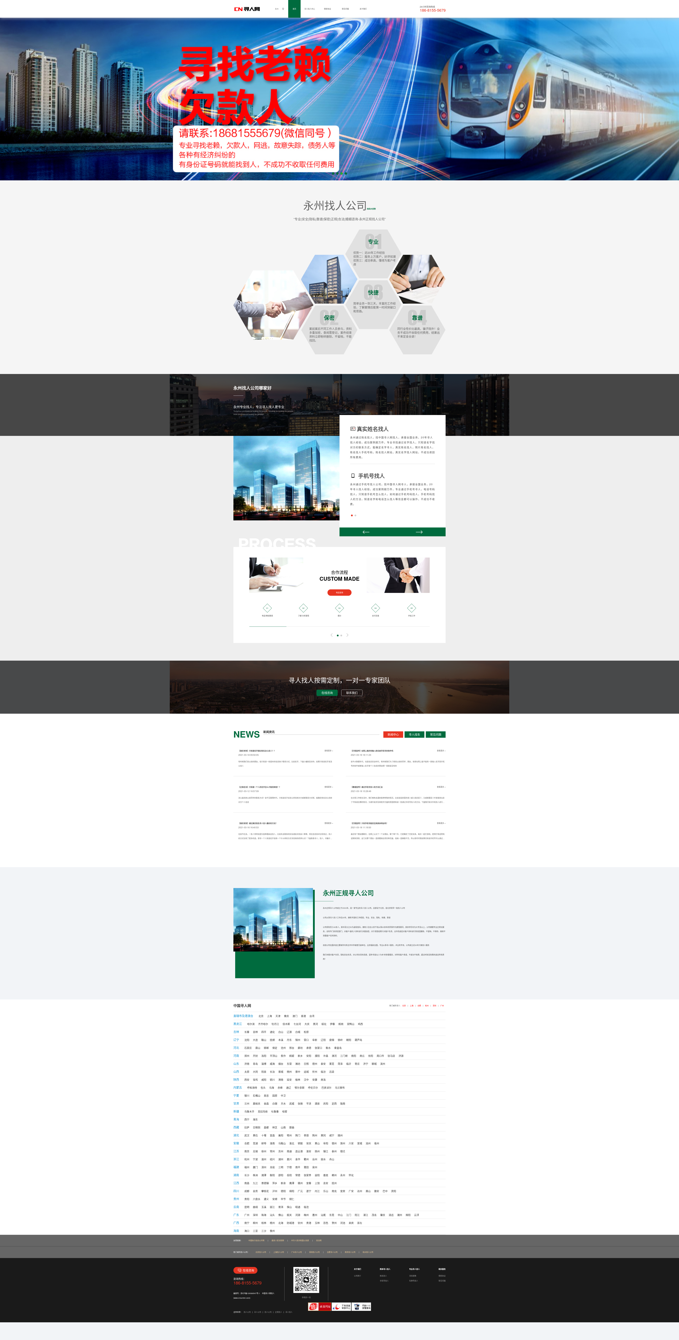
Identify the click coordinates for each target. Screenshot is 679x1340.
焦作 (283, 1055)
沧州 (283, 1047)
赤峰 (280, 1087)
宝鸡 (255, 1079)
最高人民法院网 (278, 1240)
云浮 (416, 1215)
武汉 (246, 1135)
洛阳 (263, 1055)
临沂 (348, 1063)
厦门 (255, 1167)
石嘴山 (256, 1095)
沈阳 (246, 1040)
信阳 (370, 1055)
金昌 (266, 1103)
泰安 (323, 1063)
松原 (306, 1032)
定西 (334, 1103)
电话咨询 (339, 592)
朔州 (289, 1071)
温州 (263, 1159)
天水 (283, 1103)
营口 (306, 1040)
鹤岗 (340, 1024)
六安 (351, 1143)
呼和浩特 (252, 1087)
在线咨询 (327, 693)
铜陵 (300, 1143)
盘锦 (331, 1040)
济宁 (365, 1063)
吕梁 (331, 1071)
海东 (255, 1119)
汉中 (306, 1079)
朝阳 (348, 1040)
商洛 (323, 1079)
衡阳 (272, 1175)
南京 (246, 1151)
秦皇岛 (338, 1047)
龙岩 (272, 1167)
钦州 (300, 1223)
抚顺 (272, 1040)
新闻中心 (393, 734)
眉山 (368, 1191)
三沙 (263, 1230)
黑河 (315, 1024)
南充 (334, 1191)
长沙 (246, 1175)
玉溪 (263, 1207)
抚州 (334, 1183)
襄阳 (280, 1135)
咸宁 (331, 1135)
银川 (246, 1095)
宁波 (255, 1159)
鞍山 (263, 1040)
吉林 (255, 1032)
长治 (272, 1071)
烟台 (280, 1063)
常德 (297, 1175)
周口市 (380, 1055)
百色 (325, 1223)
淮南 (272, 1143)
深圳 (434, 1005)
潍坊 (297, 1063)
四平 (263, 1032)
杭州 (427, 1005)
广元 (300, 1191)
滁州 (342, 1143)
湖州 (280, 1159)
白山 (280, 1032)
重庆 (286, 1016)
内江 (317, 1191)
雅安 (376, 1191)
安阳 (308, 1055)
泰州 (334, 1151)
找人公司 (247, 1312)
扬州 (317, 1151)
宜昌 (272, 1135)
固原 (274, 1095)
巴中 (385, 1191)
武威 (291, 1103)
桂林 (263, 1223)
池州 (368, 1143)
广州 (442, 1005)
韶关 (289, 1215)
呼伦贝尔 (313, 1087)
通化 (272, 1032)
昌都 (266, 1127)
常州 (272, 1151)
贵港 (308, 1223)
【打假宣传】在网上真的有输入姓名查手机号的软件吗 (372, 751)
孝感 (306, 1135)
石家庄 (248, 1047)
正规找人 (278, 1312)
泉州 (314, 1167)
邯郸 (266, 1047)
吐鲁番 (275, 1111)
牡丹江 (275, 1024)
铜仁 (291, 1199)
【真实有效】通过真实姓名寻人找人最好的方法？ (257, 823)
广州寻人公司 (296, 1252)
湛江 (365, 1215)
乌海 (271, 1087)
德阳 (283, 1191)
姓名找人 (383, 1276)
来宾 (351, 1223)
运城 (306, 1071)
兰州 (246, 1103)
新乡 (300, 1055)
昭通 (297, 1207)
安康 (314, 1079)
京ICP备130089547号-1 (250, 1293)
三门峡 (344, 1055)
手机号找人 (384, 1281)
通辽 (288, 1087)
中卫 (283, 1095)
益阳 (317, 1175)
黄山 (317, 1143)
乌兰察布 (340, 1087)
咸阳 (263, 1079)
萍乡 (274, 1183)
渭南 (280, 1079)
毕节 (283, 1199)
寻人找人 (288, 1312)
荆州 (314, 1135)
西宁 (246, 1119)
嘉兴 (289, 1159)
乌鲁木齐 (249, 1111)
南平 (297, 1167)
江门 (348, 1215)
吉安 (325, 1183)
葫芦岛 (358, 1040)
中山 (340, 1215)
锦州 (297, 1040)
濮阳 (317, 1055)
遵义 (266, 1199)
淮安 (308, 1151)
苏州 (280, 1151)
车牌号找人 (413, 1281)
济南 (246, 1063)
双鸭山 (350, 1024)
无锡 (255, 1151)
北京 (404, 1005)
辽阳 (323, 1040)
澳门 (294, 1016)
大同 (255, 1071)
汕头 (272, 1215)
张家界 (307, 1175)
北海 (280, 1223)
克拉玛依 (263, 1111)
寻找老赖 (412, 1276)
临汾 (323, 1071)
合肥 (419, 1005)
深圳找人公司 (314, 1252)
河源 (297, 1215)
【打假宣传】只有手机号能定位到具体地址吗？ (369, 823)
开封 (255, 1055)
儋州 (272, 1230)
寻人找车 (414, 734)
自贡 (255, 1191)
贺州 (334, 1223)
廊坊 (300, 1047)
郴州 (334, 1175)
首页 (294, 9)
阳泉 (263, 1071)
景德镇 (265, 1183)
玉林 (317, 1223)
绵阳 (291, 1191)
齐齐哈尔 (263, 1024)
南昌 (246, 1183)
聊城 (374, 1063)
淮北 (291, 1143)
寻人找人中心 (309, 9)
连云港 (299, 1151)
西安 (246, 1079)
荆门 (297, 1135)
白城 (297, 1032)
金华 (297, 1159)
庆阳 (325, 1103)
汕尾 (323, 1215)
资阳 (393, 1191)
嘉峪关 (256, 1103)
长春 (246, 1032)
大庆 (306, 1024)
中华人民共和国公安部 (300, 1240)
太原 (246, 1071)
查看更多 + (328, 750)
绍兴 (272, 1159)
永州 (342, 1175)
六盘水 (256, 1199)
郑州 (246, 1055)
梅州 (306, 1215)
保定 (274, 1047)
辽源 (289, 1032)
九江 (255, 1183)
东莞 (331, 1215)
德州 (314, 1063)
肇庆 (382, 1215)
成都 (246, 1191)
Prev (366, 531)
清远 (391, 1215)
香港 (303, 1016)
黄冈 (323, 1135)
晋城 (280, 1071)
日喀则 (256, 1127)
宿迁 (342, 1151)
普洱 (280, 1207)
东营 (289, 1063)
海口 (246, 1230)
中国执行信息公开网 (256, 1240)
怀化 (351, 1175)
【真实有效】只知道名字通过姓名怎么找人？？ (256, 751)
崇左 (359, 1223)
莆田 (306, 1167)
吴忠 (266, 1095)
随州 (340, 1135)
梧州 (272, 1223)
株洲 (255, 1175)
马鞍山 (282, 1143)
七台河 (297, 1024)
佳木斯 (286, 1024)
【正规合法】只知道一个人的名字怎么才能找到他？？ (259, 787)
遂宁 (308, 1191)
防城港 (290, 1223)
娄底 (325, 1175)
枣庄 (357, 1063)
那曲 (291, 1127)
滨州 (382, 1063)
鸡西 (360, 1024)
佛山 (280, 1215)
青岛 (255, 1063)
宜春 (308, 1183)
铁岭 (340, 1040)
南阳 (353, 1055)
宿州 (334, 1143)
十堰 (263, 1135)
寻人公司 (257, 1312)
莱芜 (331, 1063)
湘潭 (263, 1175)
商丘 (362, 1055)
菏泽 (340, 1063)
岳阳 (289, 1175)
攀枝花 (265, 1191)
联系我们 (352, 693)
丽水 (323, 1159)
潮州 (399, 1215)
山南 (283, 1127)
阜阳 (325, 1143)
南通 (289, 1151)
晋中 (297, 1071)
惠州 (314, 1215)
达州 (359, 1191)
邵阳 (280, 1175)
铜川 (272, 1079)
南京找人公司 (350, 1252)
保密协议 (327, 9)
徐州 (263, 1151)
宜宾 (342, 1191)
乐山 (325, 1191)
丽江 (272, 1207)
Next (419, 531)
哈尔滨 (251, 1024)
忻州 (314, 1071)
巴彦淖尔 (326, 1087)
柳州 (255, 1223)
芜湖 (255, 1143)
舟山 (331, 1159)
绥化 (323, 1024)
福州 (246, 1167)
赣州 (300, 1183)
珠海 (263, 1215)
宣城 (359, 1143)
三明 (280, 1167)
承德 (308, 1047)
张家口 (318, 1047)
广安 (351, 1191)
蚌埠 (263, 1143)
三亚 (255, 1230)
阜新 (314, 1040)
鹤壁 (291, 1055)
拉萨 (246, 1127)
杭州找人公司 (368, 1252)
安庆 (308, 1143)
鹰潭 (291, 1183)
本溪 (280, 1040)
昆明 (246, 1207)
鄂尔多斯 (299, 1087)
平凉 (308, 1103)
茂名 (374, 1215)
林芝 (274, 1127)
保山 (289, 1207)
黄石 (255, 1135)
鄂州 (289, 1135)
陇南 (342, 1103)
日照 (306, 1063)
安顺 (274, 1199)
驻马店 (391, 1055)
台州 (314, 1159)
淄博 (263, 1063)
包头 (263, 1087)
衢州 (306, 1159)
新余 (283, 1183)
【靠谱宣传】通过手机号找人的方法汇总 (367, 787)
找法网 (318, 1240)
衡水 (328, 1047)
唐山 (257, 1047)
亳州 (376, 1143)
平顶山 (273, 1055)
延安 (289, 1079)
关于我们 (363, 9)
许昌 (325, 1055)
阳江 (357, 1215)
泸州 (274, 1191)
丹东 (289, 1040)
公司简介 (357, 1276)
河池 (342, 1223)
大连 (255, 1040)
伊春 (332, 1024)
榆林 (297, 1079)
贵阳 (246, 1199)
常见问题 (345, 9)
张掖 (300, 1103)
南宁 (246, 1223)
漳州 (263, 1167)
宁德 (289, 1167)
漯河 (334, 1055)
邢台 (291, 1047)
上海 (411, 1005)
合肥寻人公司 (332, 1252)
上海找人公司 (278, 1252)
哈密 (284, 1111)
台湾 (311, 1016)
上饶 (317, 1183)
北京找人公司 (261, 1252)
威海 (272, 1063)
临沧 (306, 1207)
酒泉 (317, 1103)
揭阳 (408, 1215)
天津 (277, 1016)
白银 (274, 1103)
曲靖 (255, 1207)
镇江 (325, 1151)
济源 (401, 1055)
